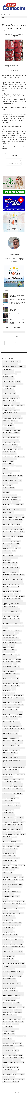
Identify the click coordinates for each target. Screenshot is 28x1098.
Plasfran (5, 898)
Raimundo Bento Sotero (9, 978)
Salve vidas (16, 1002)
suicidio (8, 1024)
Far (20, 642)
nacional (20, 824)
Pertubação (6, 889)
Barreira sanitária (14, 432)
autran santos (18, 423)
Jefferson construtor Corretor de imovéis (12, 758)
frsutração (6, 676)
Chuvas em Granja (7, 514)
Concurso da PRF (7, 529)
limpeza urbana (7, 781)
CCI (20, 497)
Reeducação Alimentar (9, 988)
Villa (14, 1074)
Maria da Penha (7, 788)
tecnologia (15, 1024)
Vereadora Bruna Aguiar (9, 1072)
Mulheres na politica (19, 822)
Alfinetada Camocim (8, 388)
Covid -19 (17, 548)
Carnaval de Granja (8, 490)
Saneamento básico (16, 1005)
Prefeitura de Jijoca (8, 958)
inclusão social (13, 738)
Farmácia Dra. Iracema (9, 652)
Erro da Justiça (7, 623)
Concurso (18, 526)
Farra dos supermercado (9, 656)
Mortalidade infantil (8, 807)
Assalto (20, 418)
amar (18, 398)
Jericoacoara (6, 767)
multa (4, 824)
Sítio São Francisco (8, 1021)
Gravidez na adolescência (10, 709)
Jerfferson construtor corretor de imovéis (13, 764)
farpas (17, 654)
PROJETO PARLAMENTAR (8, 969)
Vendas (22, 1062)
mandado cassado (18, 786)
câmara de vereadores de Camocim (12, 466)
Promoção (20, 971)
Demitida (22, 574)
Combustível (6, 524)
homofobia (6, 716)
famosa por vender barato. (10, 642)
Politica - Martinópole (9, 927)
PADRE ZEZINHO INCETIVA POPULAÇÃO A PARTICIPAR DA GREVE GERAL (16, 295)
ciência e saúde (12, 517)
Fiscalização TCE (18, 668)
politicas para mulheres (17, 946)
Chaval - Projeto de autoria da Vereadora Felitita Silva (11, 510)
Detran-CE (20, 584)
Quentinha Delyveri (8, 976)
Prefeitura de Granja (8, 956)
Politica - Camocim (8, 920)
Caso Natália (6, 497)
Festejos (16, 666)
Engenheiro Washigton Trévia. (11, 618)
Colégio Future (7, 519)
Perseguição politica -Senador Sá (12, 886)
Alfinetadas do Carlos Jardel (11, 395)
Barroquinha (6, 435)
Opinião (15, 848)
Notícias (16, 834)
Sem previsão (18, 1012)
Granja (17, 707)
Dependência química (15, 577)
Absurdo (13, 361)
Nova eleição (6, 836)
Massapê (13, 791)
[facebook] (2, 15)
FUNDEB (17, 678)
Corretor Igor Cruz (8, 548)
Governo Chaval (18, 695)
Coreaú (18, 543)
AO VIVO (13, 405)
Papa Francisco (7, 877)
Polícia (17, 910)
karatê (17, 772)
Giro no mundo (7, 690)
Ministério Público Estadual (10, 798)
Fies (11, 668)
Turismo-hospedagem (8, 1048)
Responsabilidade (18, 995)
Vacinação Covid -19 (18, 1057)
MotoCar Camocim (18, 817)
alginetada (6, 398)
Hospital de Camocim (16, 716)
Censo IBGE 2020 (15, 499)
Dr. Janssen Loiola (8, 593)
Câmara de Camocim (8, 463)
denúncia (5, 577)
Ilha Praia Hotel (17, 726)
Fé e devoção (17, 659)
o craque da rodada (8, 843)
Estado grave (12, 625)
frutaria (13, 676)
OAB (4, 846)
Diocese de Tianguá (8, 586)
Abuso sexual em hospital (10, 363)
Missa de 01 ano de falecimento (11, 803)
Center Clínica (7, 502)
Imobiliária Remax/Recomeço (10, 731)
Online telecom (7, 848)
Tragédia (22, 1036)
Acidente (17, 371)
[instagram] (9, 15)
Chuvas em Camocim (8, 512)
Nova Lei (14, 836)
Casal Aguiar (6, 492)
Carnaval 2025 (13, 482)
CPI (10, 550)
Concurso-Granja (19, 531)
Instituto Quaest (14, 750)
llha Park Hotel (17, 784)
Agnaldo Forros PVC (8, 381)
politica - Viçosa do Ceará (10, 934)
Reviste (17, 997)
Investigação (13, 752)
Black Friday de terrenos (9, 449)
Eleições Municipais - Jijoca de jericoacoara (11, 604)
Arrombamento (7, 415)
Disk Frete (5, 589)
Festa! (15, 664)
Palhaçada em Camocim (9, 874)
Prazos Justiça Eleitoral (9, 953)
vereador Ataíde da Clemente (11, 1067)
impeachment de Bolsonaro (10, 733)
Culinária (14, 557)
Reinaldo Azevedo (18, 993)
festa (10, 664)
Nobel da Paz (6, 829)
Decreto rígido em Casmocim (10, 572)
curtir (14, 565)
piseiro (11, 894)
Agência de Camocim (8, 376)
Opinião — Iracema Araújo (9, 860)
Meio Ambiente (6, 793)
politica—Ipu (6, 946)
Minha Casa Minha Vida (9, 795)
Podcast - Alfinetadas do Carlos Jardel (13, 901)
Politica (15, 913)
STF (4, 1024)
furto (22, 683)
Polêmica (5, 910)
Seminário (5, 1014)
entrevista (16, 621)
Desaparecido (6, 581)
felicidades (6, 661)
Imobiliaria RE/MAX (20, 728)
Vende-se (5, 1064)
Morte (17, 807)
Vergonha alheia (7, 1074)
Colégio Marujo (7, 522)
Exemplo (5, 628)
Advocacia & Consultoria (10, 374)
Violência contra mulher (9, 1079)
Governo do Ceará (18, 697)
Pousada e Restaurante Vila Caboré (12, 951)
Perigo (21, 879)
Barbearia (11, 425)
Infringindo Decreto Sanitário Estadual (13, 747)
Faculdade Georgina (8, 633)
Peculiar (10, 879)
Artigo (14, 418)
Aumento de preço (8, 423)
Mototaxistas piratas (9, 819)
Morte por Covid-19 (8, 812)
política (21, 913)
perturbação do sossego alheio (11, 891)
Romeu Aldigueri (7, 1002)
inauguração (17, 735)
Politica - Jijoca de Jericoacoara (12, 925)
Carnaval (5, 482)
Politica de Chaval (18, 939)
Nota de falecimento (16, 829)
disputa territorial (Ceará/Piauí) (11, 591)
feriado (5, 664)
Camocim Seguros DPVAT (9, 475)
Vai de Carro (17, 1060)
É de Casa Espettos (8, 596)
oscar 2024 (22, 865)
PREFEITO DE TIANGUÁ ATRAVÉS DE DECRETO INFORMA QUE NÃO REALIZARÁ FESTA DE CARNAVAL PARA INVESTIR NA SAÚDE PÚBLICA (14, 302)
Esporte (5, 625)
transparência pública (9, 1040)
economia (22, 596)
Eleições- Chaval (7, 609)
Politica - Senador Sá (8, 932)
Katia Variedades (7, 774)
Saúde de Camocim (8, 1009)
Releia (4, 995)
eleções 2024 (6, 601)
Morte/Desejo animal (8, 815)
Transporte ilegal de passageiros (12, 1043)
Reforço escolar (7, 993)
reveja (11, 997)
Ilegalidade (16, 721)
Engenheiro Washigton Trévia (11, 616)
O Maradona (18, 843)
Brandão (12, 451)
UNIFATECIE (12, 1052)
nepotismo (19, 827)
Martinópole (6, 791)
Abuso (18, 361)
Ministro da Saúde (8, 800)
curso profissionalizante (10, 562)
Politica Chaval (7, 939)
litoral (14, 781)
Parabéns (15, 877)
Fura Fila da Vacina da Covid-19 (11, 683)
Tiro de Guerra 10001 (8, 1033)
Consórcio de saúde (8, 543)
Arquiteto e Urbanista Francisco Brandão (12, 413)
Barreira (5, 432)
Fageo (16, 633)
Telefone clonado (7, 1026)
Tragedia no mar (7, 1038)
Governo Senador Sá (8, 707)
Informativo (6, 745)
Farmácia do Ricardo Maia (10, 649)
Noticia (5, 834)
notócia (23, 834)
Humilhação (14, 719)
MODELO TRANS (16, 805)
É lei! (16, 596)
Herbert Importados (17, 711)
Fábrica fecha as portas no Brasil (12, 630)
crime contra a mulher (9, 555)
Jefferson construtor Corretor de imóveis (12, 761)
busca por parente (8, 456)
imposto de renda (7, 735)
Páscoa (21, 877)
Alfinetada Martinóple (9, 391)
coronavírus (6, 545)
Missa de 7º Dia (7, 805)
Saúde (4, 1007)
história (5, 714)
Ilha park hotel (7, 726)
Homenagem (12, 714)
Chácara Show (20, 504)
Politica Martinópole (18, 941)
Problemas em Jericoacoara (10, 961)
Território (5, 1031)
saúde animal (20, 1007)
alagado (5, 383)
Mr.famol (18, 819)
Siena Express (16, 1019)
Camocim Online (7, 473)
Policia (11, 910)
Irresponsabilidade (8, 755)
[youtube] (7, 15)
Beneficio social (7, 447)
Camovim (20, 475)
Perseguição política (8, 882)
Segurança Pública (8, 1012)
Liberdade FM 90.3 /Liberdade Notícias (13, 779)
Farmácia (11, 644)
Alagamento (12, 383)
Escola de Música (18, 623)
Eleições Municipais (17, 601)
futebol (5, 685)
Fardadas (5, 644)
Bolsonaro (6, 451)
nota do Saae (16, 831)
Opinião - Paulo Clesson (9, 851)
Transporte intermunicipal (10, 1045)
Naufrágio (12, 827)
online (17, 846)
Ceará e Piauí (6, 499)
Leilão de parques (7, 776)
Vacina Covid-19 (7, 1057)
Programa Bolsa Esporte (17, 963)
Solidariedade (19, 1021)
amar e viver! (6, 400)
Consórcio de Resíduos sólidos (11, 541)
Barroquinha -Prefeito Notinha (11, 442)
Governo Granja (7, 702)
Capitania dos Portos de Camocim (12, 480)
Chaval (4, 506)
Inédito (14, 740)
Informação (6, 743)
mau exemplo (21, 791)
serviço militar (7, 1019)
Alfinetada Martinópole (9, 393)
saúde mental (18, 1009)
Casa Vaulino (18, 490)
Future (10, 685)
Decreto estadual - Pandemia (10, 569)
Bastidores (14, 444)
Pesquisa (5, 894)
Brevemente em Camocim (9, 454)
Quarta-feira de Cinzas (16, 973)
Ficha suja (5, 668)
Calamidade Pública (8, 461)
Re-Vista (18, 983)
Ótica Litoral (15, 867)
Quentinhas (18, 976)
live (19, 781)
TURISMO (21, 1045)
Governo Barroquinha (9, 692)
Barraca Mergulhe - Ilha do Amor (12, 430)
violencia (5, 1076)
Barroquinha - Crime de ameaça (11, 437)
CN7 (20, 517)
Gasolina (16, 685)
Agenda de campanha (8, 379)
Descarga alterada (17, 581)
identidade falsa (7, 721)
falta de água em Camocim (10, 635)
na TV (14, 824)
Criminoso (20, 555)
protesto (5, 973)
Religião (10, 995)
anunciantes (6, 405)
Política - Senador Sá (8, 915)
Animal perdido (7, 403)
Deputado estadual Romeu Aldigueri (12, 579)
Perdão (16, 879)
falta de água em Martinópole (11, 637)
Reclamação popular (16, 985)
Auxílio (5, 425)
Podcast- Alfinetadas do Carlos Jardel (13, 908)
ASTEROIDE (14, 420)
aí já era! (17, 381)
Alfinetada (20, 383)
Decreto (17, 567)
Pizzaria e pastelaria (8, 896)
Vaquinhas (5, 1062)
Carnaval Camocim (8, 485)
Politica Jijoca (7, 941)
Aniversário (16, 403)
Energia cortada (14, 613)
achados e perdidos (8, 371)
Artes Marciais (7, 418)
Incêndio (5, 738)
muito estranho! (7, 822)
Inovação (5, 750)
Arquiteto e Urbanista (9, 407)
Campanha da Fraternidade (10, 478)
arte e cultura (16, 415)
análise (13, 400)
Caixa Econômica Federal (9, 458)
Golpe (14, 690)
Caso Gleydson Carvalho (9, 494)
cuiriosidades (6, 557)
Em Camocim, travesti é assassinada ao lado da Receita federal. (15, 309)
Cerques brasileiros (8, 504)
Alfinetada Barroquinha (9, 386)
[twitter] (4, 15)
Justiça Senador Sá (8, 772)
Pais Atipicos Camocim (9, 870)
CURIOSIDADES (6, 560)
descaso (5, 584)
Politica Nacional (7, 944)
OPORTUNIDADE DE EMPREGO (10, 865)
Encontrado (6, 611)
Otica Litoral (6, 867)
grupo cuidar (6, 711)
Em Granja (16, 609)
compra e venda (15, 524)
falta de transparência (9, 640)
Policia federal (7, 913)
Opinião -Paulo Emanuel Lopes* (11, 858)
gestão (13, 688)
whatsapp (5, 1081)
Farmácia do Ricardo (8, 647)
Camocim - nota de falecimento (11, 470)
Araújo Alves (20, 405)
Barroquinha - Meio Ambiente (10, 439)
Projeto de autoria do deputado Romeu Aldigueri (13, 966)
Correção (14, 545)
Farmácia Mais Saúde (8, 654)
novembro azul (7, 839)
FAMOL (18, 640)
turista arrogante (8, 1050)
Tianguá (12, 1031)
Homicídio (19, 714)
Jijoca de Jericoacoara (18, 767)
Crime (13, 550)
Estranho (20, 625)
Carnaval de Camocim (8, 487)
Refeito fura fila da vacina (10, 990)
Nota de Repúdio (7, 831)
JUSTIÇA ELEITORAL (13, 769)
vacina (20, 1055)
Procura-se (6, 963)
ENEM (12, 611)
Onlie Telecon (10, 846)
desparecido (12, 584)
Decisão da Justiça (8, 567)
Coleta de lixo (17, 522)
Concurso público (8, 531)
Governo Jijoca (17, 702)
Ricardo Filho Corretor (9, 1000)
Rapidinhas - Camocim (8, 983)
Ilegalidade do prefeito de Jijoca (12, 723)
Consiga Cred (6, 538)
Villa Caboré (21, 1074)
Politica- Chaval (18, 944)
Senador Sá (13, 1014)
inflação (20, 740)
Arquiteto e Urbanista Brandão (11, 410)
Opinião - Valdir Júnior (9, 855)
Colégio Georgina (17, 519)
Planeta (18, 896)
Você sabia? (21, 1079)
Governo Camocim (7, 695)
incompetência (7, 740)
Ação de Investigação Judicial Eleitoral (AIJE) (13, 367)
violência (12, 1076)
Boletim (20, 449)
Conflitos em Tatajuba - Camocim (12, 534)
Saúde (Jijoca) (11, 1007)
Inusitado (5, 752)
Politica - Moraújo (8, 929)
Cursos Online (7, 565)
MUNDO (9, 824)
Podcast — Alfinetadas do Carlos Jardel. (14, 903)
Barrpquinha (6, 444)
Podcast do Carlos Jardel (10, 906)
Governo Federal (19, 700)
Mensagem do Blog (17, 793)
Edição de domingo (8, 598)
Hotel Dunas (6, 719)
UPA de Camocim (7, 1055)
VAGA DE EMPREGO (7, 1060)
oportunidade (6, 862)
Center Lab (15, 502)
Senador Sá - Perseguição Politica (12, 1017)
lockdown (5, 786)
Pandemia (19, 874)
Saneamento (6, 1005)
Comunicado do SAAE (8, 526)
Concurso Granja (18, 529)
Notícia (10, 834)
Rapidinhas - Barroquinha (9, 981)
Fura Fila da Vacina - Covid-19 (10, 680)
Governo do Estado (8, 700)
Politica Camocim (7, 937)
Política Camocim (18, 937)
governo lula (6, 704)
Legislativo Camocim (19, 774)
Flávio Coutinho (7, 673)
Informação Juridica (16, 743)
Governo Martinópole (18, 704)
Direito (17, 586)
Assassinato (6, 420)
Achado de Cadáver (8, 369)
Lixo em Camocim (7, 784)
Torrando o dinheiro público (10, 1036)
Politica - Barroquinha (9, 918)
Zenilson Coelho (14, 1081)
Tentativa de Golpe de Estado (11, 1028)
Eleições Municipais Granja (10, 606)
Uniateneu (5, 1052)
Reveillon (5, 997)
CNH (23, 517)
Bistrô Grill (16, 447)
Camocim (5, 468)
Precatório (21, 953)
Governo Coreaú (7, 697)
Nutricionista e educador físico (11, 841)
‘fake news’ (6, 361)
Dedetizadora (14, 574)
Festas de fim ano (7, 666)
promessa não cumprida (9, 971)
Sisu (23, 1019)
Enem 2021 (5, 613)
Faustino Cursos (7, 659)
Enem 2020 (18, 611)
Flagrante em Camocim (9, 671)
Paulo (4, 879)
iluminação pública (8, 728)
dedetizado (6, 574)
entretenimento (7, 621)
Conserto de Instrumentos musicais (13, 536)
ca (15, 456)
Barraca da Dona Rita (8, 427)
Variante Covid (14, 1062)
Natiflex (5, 827)
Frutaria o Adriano (8, 678)
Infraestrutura (15, 745)
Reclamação (6, 985)
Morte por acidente (8, 810)
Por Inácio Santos (8, 949)
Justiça (5, 769)
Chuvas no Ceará (18, 514)
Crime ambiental (7, 553)
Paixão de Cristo (7, 872)
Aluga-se (12, 398)
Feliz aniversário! (15, 661)
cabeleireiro (21, 456)
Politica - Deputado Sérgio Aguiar (12, 922)
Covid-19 (5, 550)
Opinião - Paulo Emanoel (9, 853)
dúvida (16, 593)
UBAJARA (17, 1050)
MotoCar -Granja (7, 817)
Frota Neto (16, 673)
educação (17, 598)
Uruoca (15, 1055)
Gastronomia (6, 688)
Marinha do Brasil (17, 788)
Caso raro (14, 497)
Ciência (5, 517)
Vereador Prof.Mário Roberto (11, 1069)
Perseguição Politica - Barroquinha (12, 884)
